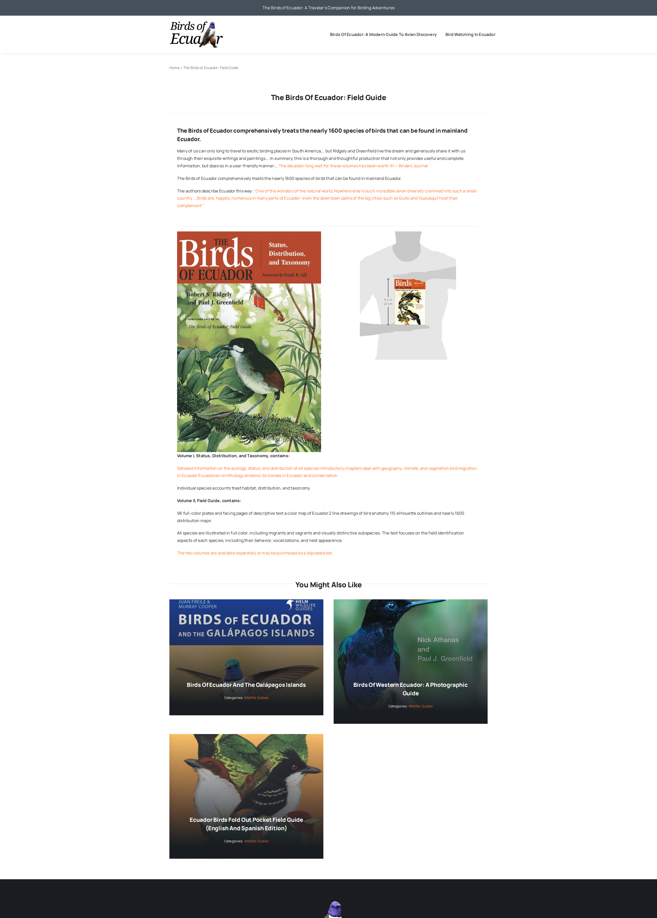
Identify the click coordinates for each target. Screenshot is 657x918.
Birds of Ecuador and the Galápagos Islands (246, 685)
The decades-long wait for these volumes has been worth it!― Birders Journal (353, 166)
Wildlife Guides (256, 697)
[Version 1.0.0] (408, 233)
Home (174, 67)
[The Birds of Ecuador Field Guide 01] (249, 233)
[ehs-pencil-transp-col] (328, 902)
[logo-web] (196, 23)
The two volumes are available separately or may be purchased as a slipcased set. (255, 553)
